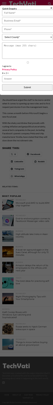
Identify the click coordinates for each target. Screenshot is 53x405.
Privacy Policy (9, 69)
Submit (27, 87)
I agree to (9, 68)
